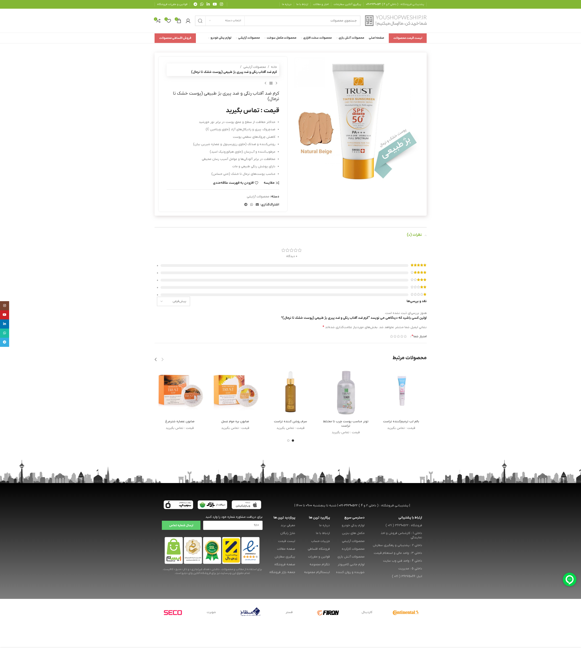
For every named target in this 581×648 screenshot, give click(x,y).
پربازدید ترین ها (284, 517)
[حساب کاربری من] (188, 20)
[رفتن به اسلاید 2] (288, 440)
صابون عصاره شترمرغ (180, 421)
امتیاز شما (419, 336)
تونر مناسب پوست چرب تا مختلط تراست (345, 423)
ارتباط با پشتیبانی (410, 517)
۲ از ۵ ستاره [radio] (402, 336)
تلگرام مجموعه (320, 564)
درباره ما (287, 4)
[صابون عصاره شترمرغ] (180, 391)
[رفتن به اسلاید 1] (293, 440)
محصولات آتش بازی (351, 557)
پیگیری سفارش (285, 557)
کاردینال (407, 612)
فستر (329, 612)
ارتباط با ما (302, 4)
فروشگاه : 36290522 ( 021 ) (404, 525)
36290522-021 (373, 4)
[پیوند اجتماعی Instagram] (221, 4)
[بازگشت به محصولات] (271, 83)
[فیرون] (368, 612)
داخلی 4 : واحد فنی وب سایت (402, 561)
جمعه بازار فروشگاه (282, 572)
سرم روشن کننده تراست (290, 421)
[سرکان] (174, 612)
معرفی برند (288, 525)
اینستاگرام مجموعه (317, 572)
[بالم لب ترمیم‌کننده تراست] (401, 391)
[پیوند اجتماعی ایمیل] (257, 205)
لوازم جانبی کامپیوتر (351, 564)
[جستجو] (200, 21)
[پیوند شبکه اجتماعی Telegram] (195, 4)
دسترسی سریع (354, 517)
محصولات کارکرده (353, 549)
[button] (162, 359)
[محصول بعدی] (265, 83)
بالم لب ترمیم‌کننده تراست (401, 421)
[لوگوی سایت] (396, 20)
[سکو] (212, 612)
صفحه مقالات (286, 549)
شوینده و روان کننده (350, 572)
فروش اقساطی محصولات (175, 38)
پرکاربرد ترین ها (319, 517)
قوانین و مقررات (319, 557)
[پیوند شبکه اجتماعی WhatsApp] (202, 4)
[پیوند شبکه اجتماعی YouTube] (214, 4)
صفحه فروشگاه (284, 564)
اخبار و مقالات (321, 4)
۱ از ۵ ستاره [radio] (405, 336)
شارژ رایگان (287, 533)
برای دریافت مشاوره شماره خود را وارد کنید (234, 517)
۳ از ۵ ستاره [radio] (398, 336)
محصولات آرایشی (254, 67)
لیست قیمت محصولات (407, 38)
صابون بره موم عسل (235, 421)
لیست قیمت (286, 541)
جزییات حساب (320, 541)
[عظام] (290, 612)
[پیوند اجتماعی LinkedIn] (208, 4)
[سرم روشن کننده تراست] (290, 391)
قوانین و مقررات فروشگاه (172, 4)
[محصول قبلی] (276, 83)
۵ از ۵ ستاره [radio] (391, 336)
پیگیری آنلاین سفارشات (347, 4)
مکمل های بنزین (353, 533)
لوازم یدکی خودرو (353, 525)
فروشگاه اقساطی (319, 549)
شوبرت (251, 612)
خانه (274, 67)
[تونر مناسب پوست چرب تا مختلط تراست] (346, 391)
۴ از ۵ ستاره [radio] (395, 336)
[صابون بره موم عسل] (235, 391)
